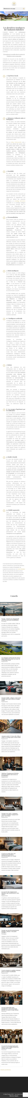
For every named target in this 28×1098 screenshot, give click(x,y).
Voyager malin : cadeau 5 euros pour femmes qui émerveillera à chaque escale (11, 699)
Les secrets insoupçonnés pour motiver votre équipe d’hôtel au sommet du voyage (9, 1047)
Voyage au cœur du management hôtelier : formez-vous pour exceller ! (10, 931)
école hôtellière (21, 569)
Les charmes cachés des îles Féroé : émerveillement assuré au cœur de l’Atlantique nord (10, 659)
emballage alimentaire (19, 201)
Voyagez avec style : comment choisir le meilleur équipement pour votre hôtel (9, 815)
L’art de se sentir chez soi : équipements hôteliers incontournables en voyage (8, 855)
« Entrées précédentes (5, 1069)
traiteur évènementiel (16, 142)
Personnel (3, 1011)
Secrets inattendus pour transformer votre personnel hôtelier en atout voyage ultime (9, 1009)
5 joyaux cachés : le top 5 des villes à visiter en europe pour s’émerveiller (11, 736)
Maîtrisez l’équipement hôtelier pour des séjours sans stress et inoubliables (10, 774)
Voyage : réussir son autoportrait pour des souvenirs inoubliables (10, 619)
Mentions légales (14, 1096)
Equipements (4, 661)
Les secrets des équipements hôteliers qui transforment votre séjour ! (10, 893)
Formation (3, 621)
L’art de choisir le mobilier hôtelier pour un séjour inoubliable (11, 971)
